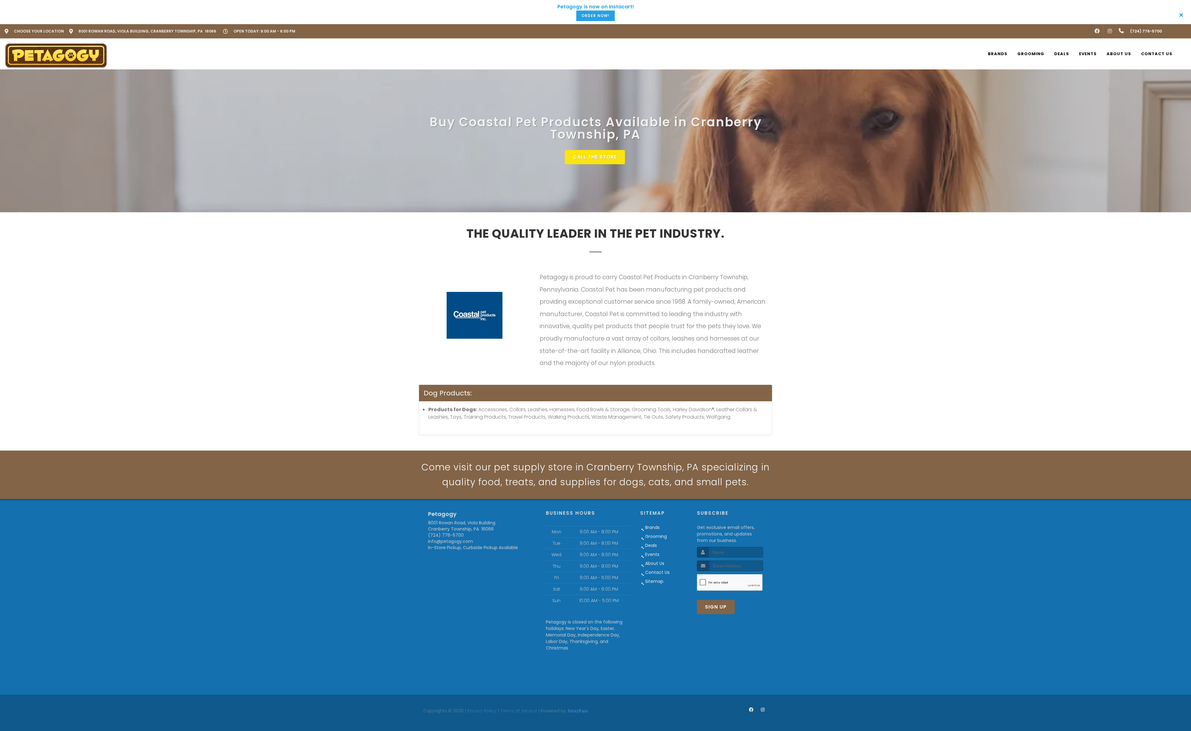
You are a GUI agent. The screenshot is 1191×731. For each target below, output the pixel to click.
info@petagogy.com (450, 541)
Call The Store (595, 157)
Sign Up (716, 606)
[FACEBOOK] (1097, 31)
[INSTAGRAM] (1110, 31)
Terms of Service (518, 711)
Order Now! (595, 15)
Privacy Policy (482, 711)
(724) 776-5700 (446, 535)
